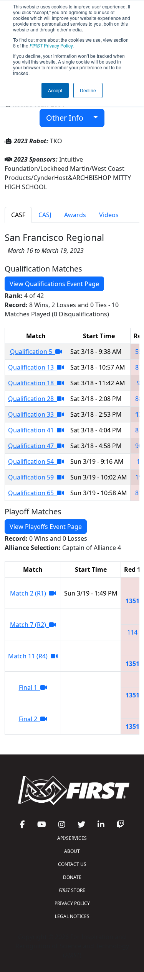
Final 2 (29, 719)
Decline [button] (88, 90)
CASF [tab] (18, 215)
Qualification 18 (32, 383)
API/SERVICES (72, 838)
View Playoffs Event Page (46, 526)
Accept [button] (55, 90)
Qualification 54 (32, 461)
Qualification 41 (32, 430)
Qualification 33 (32, 414)
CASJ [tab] (44, 215)
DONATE (72, 877)
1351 (132, 601)
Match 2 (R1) (29, 593)
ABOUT (72, 851)
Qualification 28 (32, 398)
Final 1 (29, 687)
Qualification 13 (32, 367)
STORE (72, 890)
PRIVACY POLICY (72, 903)
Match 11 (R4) (29, 656)
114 (132, 632)
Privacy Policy (51, 45)
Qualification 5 (32, 351)
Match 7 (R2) (29, 624)
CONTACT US (72, 864)
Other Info (67, 118)
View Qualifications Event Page (54, 284)
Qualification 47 (32, 446)
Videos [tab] (109, 215)
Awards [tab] (75, 215)
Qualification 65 (32, 493)
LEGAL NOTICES (72, 916)
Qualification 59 (32, 477)
